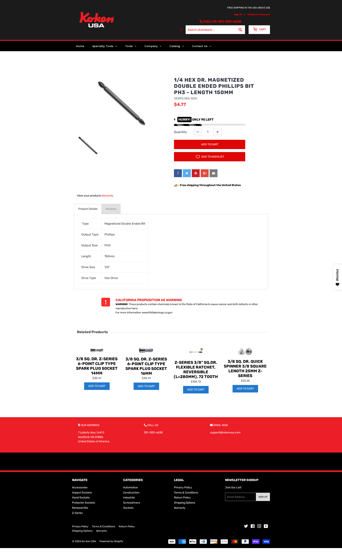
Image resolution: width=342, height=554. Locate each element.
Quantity (180, 132)
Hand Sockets (81, 497)
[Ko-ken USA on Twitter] (246, 526)
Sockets (128, 508)
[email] (214, 173)
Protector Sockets (83, 502)
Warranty (107, 195)
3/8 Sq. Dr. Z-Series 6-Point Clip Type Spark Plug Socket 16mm (146, 366)
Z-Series (77, 513)
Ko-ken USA (89, 541)
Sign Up (262, 496)
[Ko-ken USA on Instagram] (259, 526)
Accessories (79, 487)
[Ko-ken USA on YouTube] (266, 526)
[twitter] (187, 173)
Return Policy (182, 497)
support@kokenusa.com (225, 432)
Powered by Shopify (111, 541)
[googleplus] (205, 173)
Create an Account (259, 14)
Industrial (129, 497)
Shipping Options (184, 502)
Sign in (238, 14)
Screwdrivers (131, 502)
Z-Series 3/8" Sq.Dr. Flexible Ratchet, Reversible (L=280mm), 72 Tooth (196, 369)
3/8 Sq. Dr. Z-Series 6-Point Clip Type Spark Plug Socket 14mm (97, 365)
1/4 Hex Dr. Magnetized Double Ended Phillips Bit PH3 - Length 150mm (214, 86)
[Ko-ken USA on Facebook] (253, 526)
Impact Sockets (82, 492)
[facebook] (178, 173)
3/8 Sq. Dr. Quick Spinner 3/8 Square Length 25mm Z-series (245, 368)
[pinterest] (196, 173)
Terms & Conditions (186, 492)
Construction (131, 492)
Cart (262, 29)
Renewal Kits (80, 508)
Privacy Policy (183, 487)
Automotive (130, 487)
